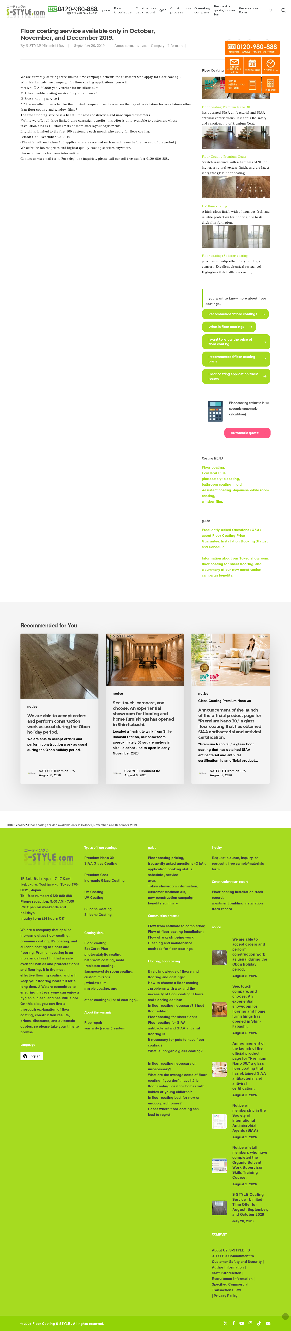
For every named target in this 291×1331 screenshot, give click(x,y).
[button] (285, 1316)
